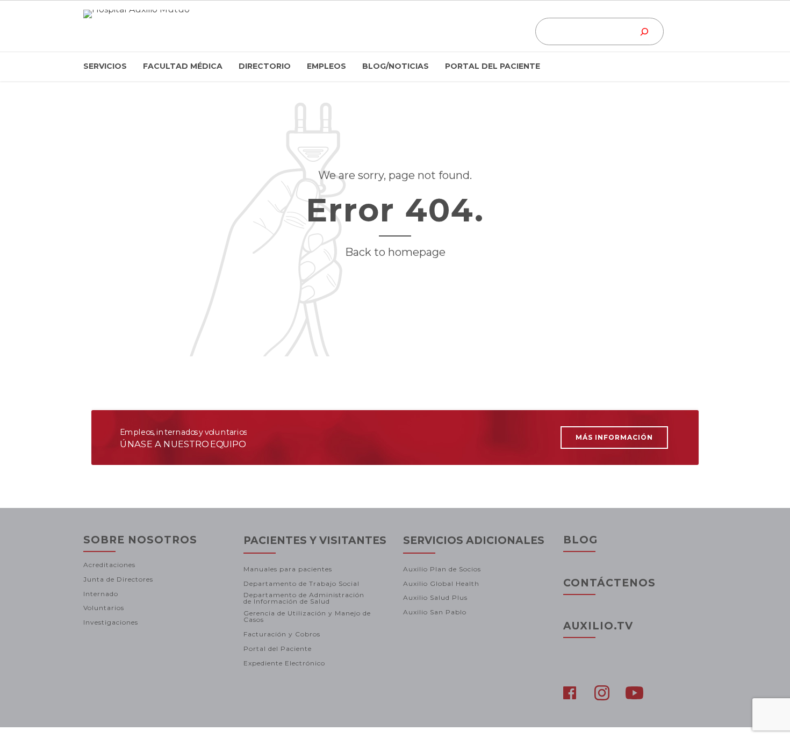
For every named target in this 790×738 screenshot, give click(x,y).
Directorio (265, 66)
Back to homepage (395, 252)
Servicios (105, 66)
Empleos (326, 66)
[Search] (645, 31)
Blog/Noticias (395, 66)
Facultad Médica (182, 66)
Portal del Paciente (492, 66)
